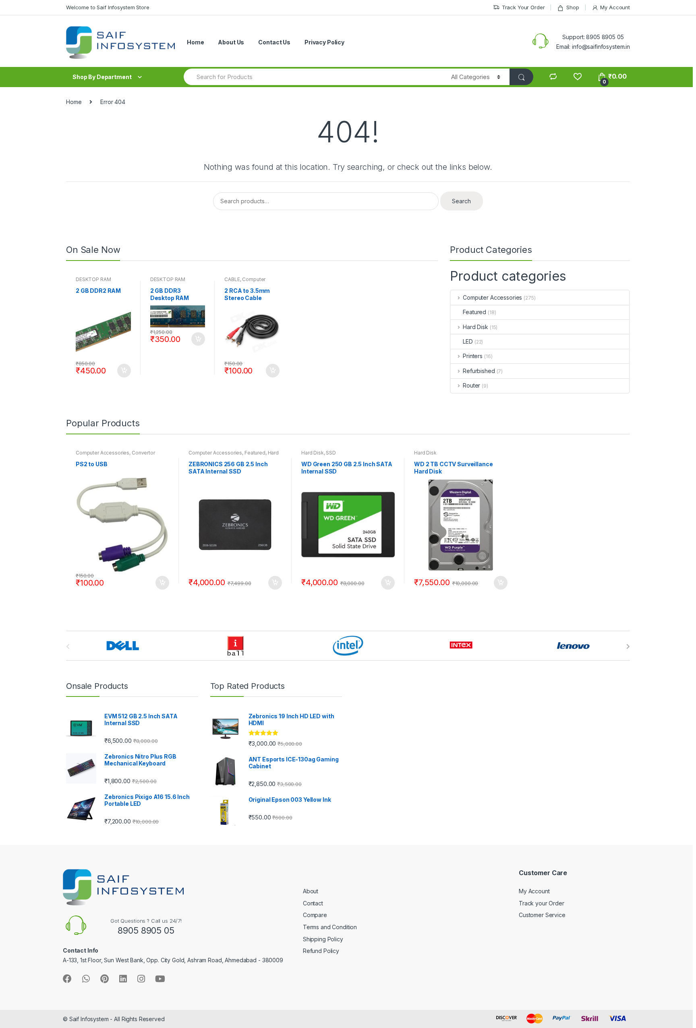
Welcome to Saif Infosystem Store (107, 7)
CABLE (232, 279)
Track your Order (541, 903)
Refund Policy (321, 950)
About (310, 891)
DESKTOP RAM (93, 279)
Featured (474, 312)
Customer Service (542, 914)
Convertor (143, 453)
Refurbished (479, 370)
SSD (331, 453)
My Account (615, 7)
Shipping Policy (323, 939)
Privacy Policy (324, 42)
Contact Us (274, 42)
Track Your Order (523, 7)
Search (461, 201)
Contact (313, 903)
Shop (572, 7)
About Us (231, 42)
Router (471, 385)
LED (468, 341)
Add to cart (123, 370)
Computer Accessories (244, 282)
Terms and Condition (330, 927)
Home (195, 42)
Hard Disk (475, 326)
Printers (473, 355)
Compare (315, 914)
